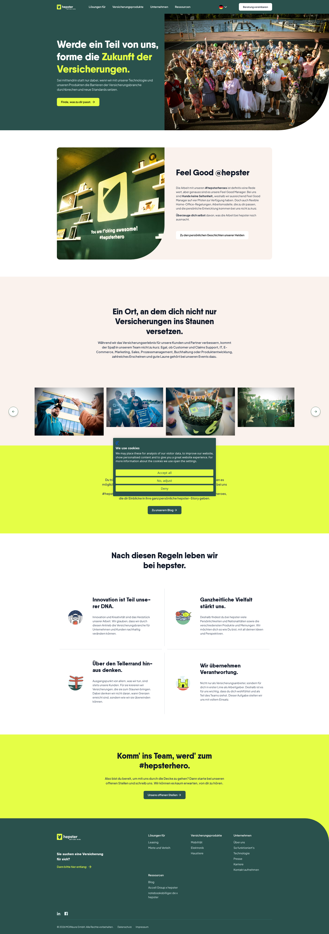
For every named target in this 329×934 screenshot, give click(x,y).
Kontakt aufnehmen (246, 869)
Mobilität (196, 842)
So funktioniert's (244, 847)
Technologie (242, 853)
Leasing (153, 842)
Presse (238, 858)
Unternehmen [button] (159, 7)
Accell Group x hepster (163, 887)
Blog (151, 882)
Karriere (238, 864)
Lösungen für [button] (97, 7)
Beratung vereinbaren (255, 6)
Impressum (142, 926)
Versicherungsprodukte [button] (127, 7)
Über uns (239, 842)
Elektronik (197, 847)
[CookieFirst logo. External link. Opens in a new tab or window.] (117, 443)
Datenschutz (125, 926)
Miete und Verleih (159, 847)
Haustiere (197, 853)
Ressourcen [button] (182, 7)
